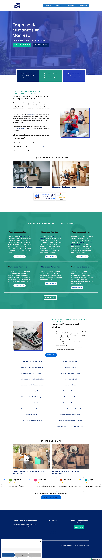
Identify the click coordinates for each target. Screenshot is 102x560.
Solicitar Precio (51, 354)
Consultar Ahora (19, 256)
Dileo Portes (79, 527)
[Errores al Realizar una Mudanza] (70, 468)
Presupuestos (83, 5)
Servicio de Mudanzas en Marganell (70, 409)
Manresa (53, 524)
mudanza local (24, 236)
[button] (40, 541)
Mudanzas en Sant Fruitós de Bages (31, 397)
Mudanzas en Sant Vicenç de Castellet (32, 373)
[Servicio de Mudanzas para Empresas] (31, 468)
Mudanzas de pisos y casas (64, 187)
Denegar (21, 555)
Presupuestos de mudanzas (22, 44)
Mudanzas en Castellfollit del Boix (32, 361)
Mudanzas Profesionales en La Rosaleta (70, 420)
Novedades (71, 5)
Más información (50, 297)
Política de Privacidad (66, 545)
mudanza (18, 103)
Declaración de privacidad (21, 557)
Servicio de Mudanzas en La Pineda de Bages (70, 426)
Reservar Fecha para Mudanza (51, 497)
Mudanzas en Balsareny (70, 391)
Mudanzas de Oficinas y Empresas (27, 187)
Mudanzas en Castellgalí (70, 361)
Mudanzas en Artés (70, 367)
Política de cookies (13, 557)
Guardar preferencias (35, 555)
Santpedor (53, 533)
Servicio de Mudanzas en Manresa (32, 420)
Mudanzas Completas (50, 267)
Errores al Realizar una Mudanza (66, 471)
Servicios (58, 5)
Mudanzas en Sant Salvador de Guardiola (32, 379)
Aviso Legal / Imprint (29, 557)
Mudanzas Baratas (81, 267)
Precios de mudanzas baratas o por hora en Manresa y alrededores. (51, 76)
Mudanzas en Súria (31, 414)
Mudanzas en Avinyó (32, 403)
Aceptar (8, 555)
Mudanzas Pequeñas (19, 267)
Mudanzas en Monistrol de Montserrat (31, 367)
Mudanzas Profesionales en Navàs (70, 414)
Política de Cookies (84, 545)
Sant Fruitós (53, 526)
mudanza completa (19, 128)
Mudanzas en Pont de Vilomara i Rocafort (32, 385)
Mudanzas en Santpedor (32, 391)
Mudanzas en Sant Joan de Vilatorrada (32, 409)
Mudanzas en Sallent (70, 385)
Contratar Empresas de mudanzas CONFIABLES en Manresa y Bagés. (28, 76)
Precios (47, 5)
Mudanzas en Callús (70, 397)
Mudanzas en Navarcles (70, 403)
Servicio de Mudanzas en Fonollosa (70, 373)
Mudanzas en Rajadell (70, 379)
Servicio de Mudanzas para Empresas (29, 471)
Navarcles (53, 531)
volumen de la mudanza (38, 147)
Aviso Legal (76, 545)
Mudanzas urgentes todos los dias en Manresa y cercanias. (74, 76)
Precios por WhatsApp (41, 44)
